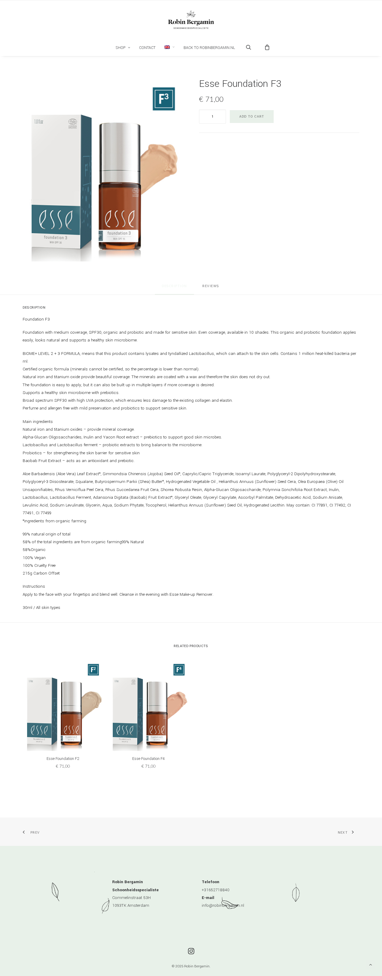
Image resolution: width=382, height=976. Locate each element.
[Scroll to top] (370, 964)
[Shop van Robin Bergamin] (191, 19)
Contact (147, 47)
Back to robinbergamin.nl (209, 47)
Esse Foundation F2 (63, 758)
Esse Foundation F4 (148, 758)
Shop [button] (120, 47)
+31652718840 (215, 890)
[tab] (211, 288)
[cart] (265, 47)
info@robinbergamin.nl (223, 905)
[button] (169, 47)
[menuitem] (123, 48)
